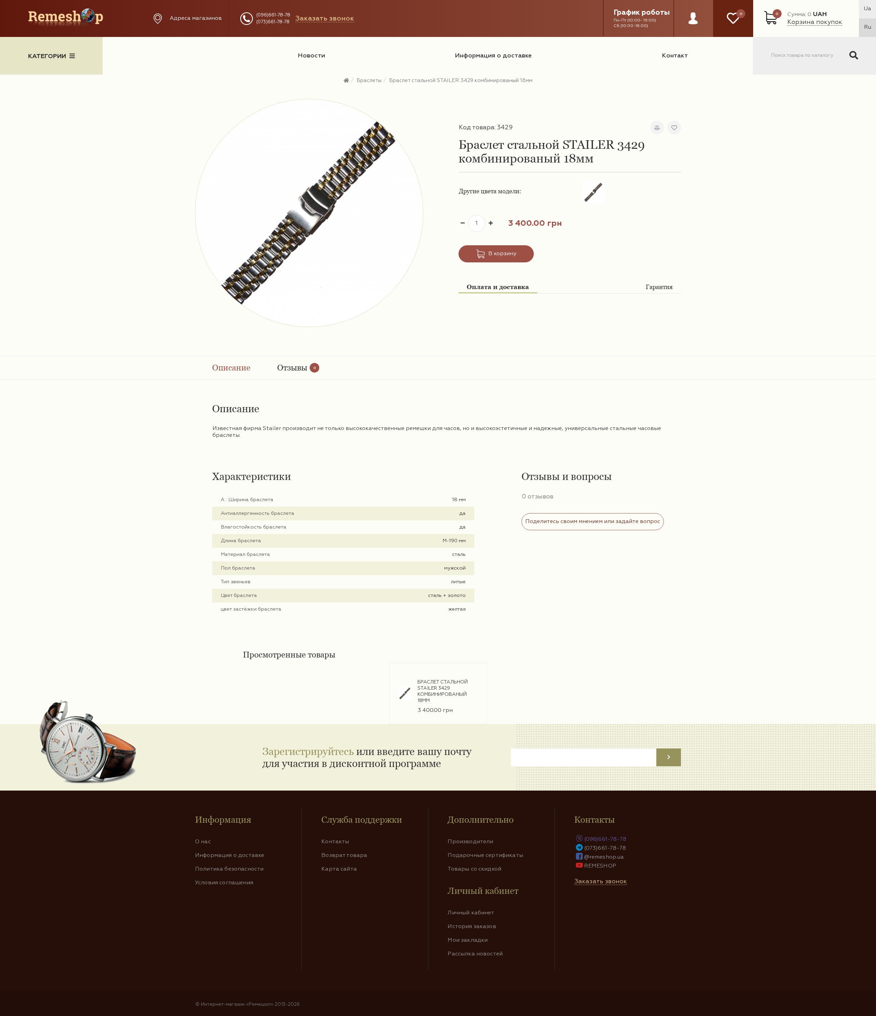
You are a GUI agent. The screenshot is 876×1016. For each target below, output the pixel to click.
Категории (47, 56)
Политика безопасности (229, 869)
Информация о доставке (493, 56)
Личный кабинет (471, 913)
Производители (470, 842)
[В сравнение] (657, 127)
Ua (867, 9)
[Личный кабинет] (693, 25)
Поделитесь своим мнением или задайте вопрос (592, 521)
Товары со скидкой (474, 869)
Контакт (675, 56)
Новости (311, 56)
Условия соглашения (224, 883)
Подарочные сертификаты (485, 855)
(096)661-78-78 (273, 15)
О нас (203, 842)
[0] (733, 18)
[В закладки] (674, 127)
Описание (231, 367)
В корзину (502, 254)
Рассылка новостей (475, 954)
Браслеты (369, 80)
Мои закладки (468, 940)
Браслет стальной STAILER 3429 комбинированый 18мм (460, 80)
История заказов (472, 926)
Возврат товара (344, 855)
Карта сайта (339, 869)
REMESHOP (600, 866)
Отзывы (296, 367)
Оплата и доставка (498, 286)
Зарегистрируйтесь (308, 751)
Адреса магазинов (196, 18)
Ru (867, 27)
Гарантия (659, 286)
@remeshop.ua (604, 857)
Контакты (335, 842)
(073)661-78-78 (272, 22)
